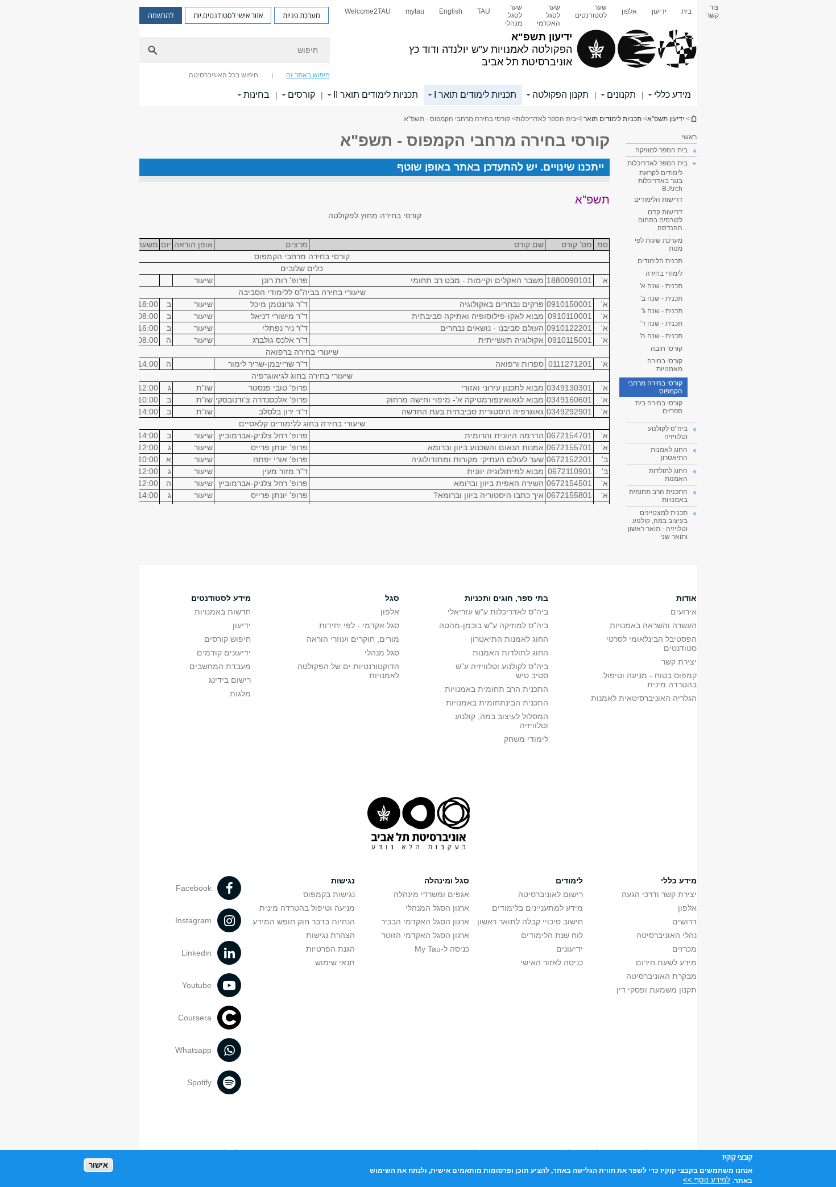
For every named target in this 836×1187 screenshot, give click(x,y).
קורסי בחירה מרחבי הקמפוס (654, 387)
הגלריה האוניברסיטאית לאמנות (644, 698)
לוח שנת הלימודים (552, 935)
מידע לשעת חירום (666, 962)
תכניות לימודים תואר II (375, 94)
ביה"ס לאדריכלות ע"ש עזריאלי (498, 611)
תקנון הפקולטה (560, 94)
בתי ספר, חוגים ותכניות (506, 598)
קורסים (301, 94)
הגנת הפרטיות (330, 948)
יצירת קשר (679, 661)
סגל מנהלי (382, 652)
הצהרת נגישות (330, 935)
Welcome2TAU (368, 11)
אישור (98, 1164)
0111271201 (570, 363)
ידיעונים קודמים (224, 652)
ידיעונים (569, 948)
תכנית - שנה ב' (661, 298)
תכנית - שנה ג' (662, 311)
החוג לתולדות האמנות (510, 652)
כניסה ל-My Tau (442, 948)
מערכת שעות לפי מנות (658, 244)
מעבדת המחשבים (220, 666)
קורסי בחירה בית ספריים (658, 407)
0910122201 (569, 328)
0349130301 (569, 387)
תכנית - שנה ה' (661, 336)
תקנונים (621, 94)
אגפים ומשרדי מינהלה (431, 894)
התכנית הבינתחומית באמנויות (497, 702)
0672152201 (569, 459)
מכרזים (684, 948)
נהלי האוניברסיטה (666, 935)
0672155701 (569, 447)
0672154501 (569, 483)
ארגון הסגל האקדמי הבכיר (425, 921)
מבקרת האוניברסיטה (661, 976)
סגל (392, 598)
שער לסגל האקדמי (548, 15)
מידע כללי (672, 94)
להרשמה (160, 15)
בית (686, 11)
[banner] (418, 53)
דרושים (684, 921)
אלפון (629, 11)
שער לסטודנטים (591, 11)
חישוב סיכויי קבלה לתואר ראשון (530, 921)
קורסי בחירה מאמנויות (664, 365)
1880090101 (569, 280)
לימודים (569, 880)
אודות (686, 598)
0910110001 (570, 316)
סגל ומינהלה (446, 880)
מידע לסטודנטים (221, 598)
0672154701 (569, 435)
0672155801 (569, 495)
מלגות (240, 693)
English (450, 11)
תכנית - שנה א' (661, 286)
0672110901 (570, 471)
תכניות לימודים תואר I (475, 94)
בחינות (256, 94)
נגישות (343, 880)
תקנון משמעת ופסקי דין (656, 989)
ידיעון (659, 11)
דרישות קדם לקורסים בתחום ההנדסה (660, 220)
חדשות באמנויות (222, 611)
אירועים (684, 611)
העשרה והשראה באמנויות (653, 625)
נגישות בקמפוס (329, 894)
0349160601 (569, 399)
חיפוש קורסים (227, 639)
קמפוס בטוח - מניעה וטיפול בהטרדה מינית (650, 680)
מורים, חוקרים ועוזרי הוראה (353, 639)
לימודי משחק (526, 739)
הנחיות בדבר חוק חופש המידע (304, 921)
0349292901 (569, 411)
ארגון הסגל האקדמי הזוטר (425, 935)
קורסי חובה (666, 348)
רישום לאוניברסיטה (550, 894)
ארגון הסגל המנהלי (437, 907)
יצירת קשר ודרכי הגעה (659, 894)
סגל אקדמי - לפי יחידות (359, 625)
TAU (483, 11)
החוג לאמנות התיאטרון (509, 639)
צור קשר (712, 11)
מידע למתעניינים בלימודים (537, 907)
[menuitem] (712, 15)
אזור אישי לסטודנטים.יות (228, 15)
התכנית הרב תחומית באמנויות (496, 689)
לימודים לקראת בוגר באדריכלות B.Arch (660, 181)
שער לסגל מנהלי (513, 15)
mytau (414, 11)
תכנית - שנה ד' (661, 323)
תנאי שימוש (335, 962)
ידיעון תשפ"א (693, 118)
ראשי (689, 137)
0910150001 (569, 304)
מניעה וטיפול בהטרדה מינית (307, 907)
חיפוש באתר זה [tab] (308, 75)
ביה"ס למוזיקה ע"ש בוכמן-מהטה (493, 625)
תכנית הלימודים (660, 261)
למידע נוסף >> (706, 1180)
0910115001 (570, 340)
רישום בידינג (230, 679)
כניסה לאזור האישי (551, 962)
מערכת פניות (301, 15)
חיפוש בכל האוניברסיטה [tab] (223, 75)
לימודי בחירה (663, 273)
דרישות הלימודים (658, 200)
